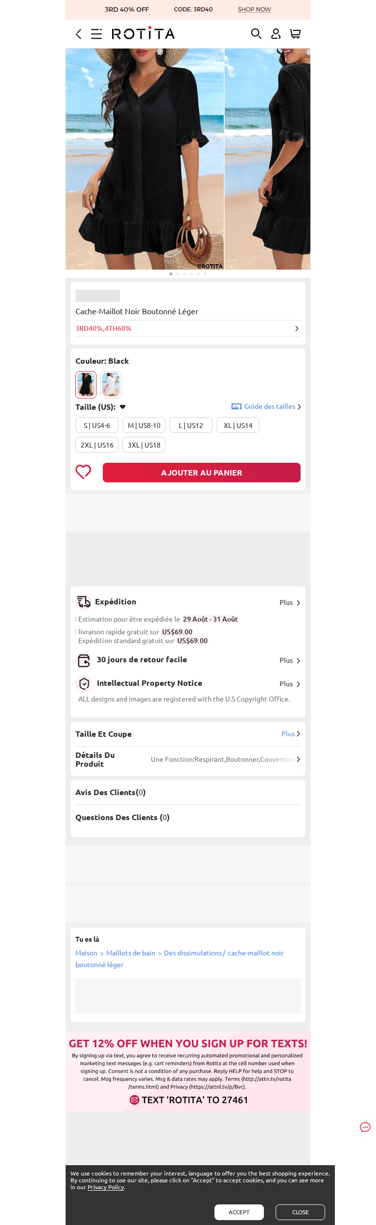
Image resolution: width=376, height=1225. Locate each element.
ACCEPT (239, 1212)
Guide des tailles (270, 406)
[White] (110, 385)
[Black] (85, 385)
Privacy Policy (106, 1187)
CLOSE (300, 1212)
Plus (286, 602)
